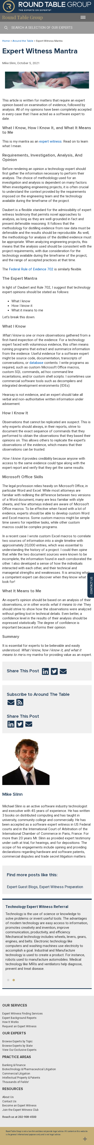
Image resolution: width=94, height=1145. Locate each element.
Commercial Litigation (16, 1073)
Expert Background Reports (19, 1018)
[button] (8, 980)
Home (6, 40)
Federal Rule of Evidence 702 (31, 269)
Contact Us (9, 1101)
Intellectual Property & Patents (21, 1077)
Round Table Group (22, 17)
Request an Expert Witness (19, 1026)
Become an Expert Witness (19, 1105)
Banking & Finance (14, 1065)
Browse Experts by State (17, 1045)
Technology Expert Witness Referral (36, 907)
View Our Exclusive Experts (19, 1049)
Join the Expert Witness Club (20, 1109)
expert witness (50, 141)
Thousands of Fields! (15, 1082)
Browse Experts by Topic (17, 1041)
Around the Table (23, 40)
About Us (8, 1097)
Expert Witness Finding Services (22, 1013)
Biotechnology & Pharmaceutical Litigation (29, 1069)
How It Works (10, 1022)
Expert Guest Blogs (22, 887)
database (36, 363)
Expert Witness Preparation (61, 887)
